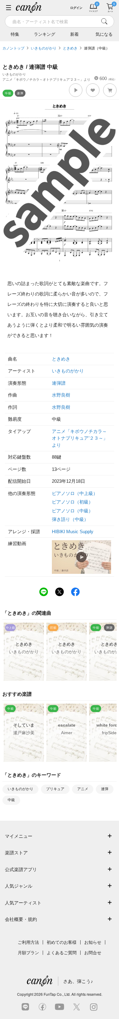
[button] (75, 90)
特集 (15, 34)
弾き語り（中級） (70, 519)
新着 (74, 34)
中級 (11, 800)
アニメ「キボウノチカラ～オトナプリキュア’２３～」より (80, 438)
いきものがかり (43, 48)
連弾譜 (59, 383)
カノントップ (13, 48)
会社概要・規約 (21, 919)
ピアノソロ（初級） (72, 501)
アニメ (82, 789)
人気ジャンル (18, 886)
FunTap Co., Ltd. (57, 994)
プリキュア (55, 789)
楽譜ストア (16, 852)
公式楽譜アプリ (21, 869)
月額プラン (28, 953)
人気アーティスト (23, 902)
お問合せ (92, 953)
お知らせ (92, 942)
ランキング (44, 34)
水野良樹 (61, 395)
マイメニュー (18, 836)
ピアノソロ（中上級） (75, 493)
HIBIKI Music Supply (72, 531)
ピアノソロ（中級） (72, 510)
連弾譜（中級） (97, 48)
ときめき (70, 48)
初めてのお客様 (62, 942)
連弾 (104, 789)
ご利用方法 (28, 942)
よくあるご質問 (62, 953)
